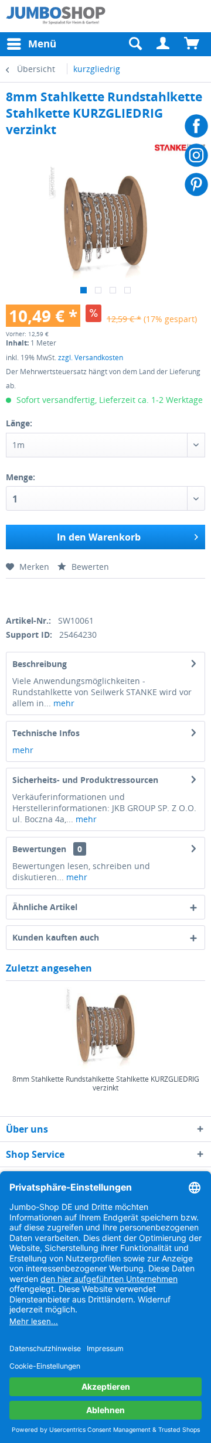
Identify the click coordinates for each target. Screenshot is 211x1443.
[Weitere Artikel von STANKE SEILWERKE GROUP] (180, 148)
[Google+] (51, 594)
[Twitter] (30, 594)
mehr (62, 703)
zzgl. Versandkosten (90, 358)
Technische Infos (46, 732)
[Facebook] (10, 594)
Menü (42, 43)
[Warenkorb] (192, 44)
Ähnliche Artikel (44, 906)
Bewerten (89, 566)
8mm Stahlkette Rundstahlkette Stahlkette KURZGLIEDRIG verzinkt (105, 1084)
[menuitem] (163, 44)
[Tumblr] (91, 594)
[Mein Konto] (163, 44)
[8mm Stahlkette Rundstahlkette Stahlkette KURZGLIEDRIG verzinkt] (105, 1028)
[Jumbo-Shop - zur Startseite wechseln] (56, 16)
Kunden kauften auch (55, 937)
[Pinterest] (71, 594)
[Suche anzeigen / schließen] (135, 44)
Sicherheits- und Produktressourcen (85, 779)
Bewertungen (39, 848)
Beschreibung (39, 663)
